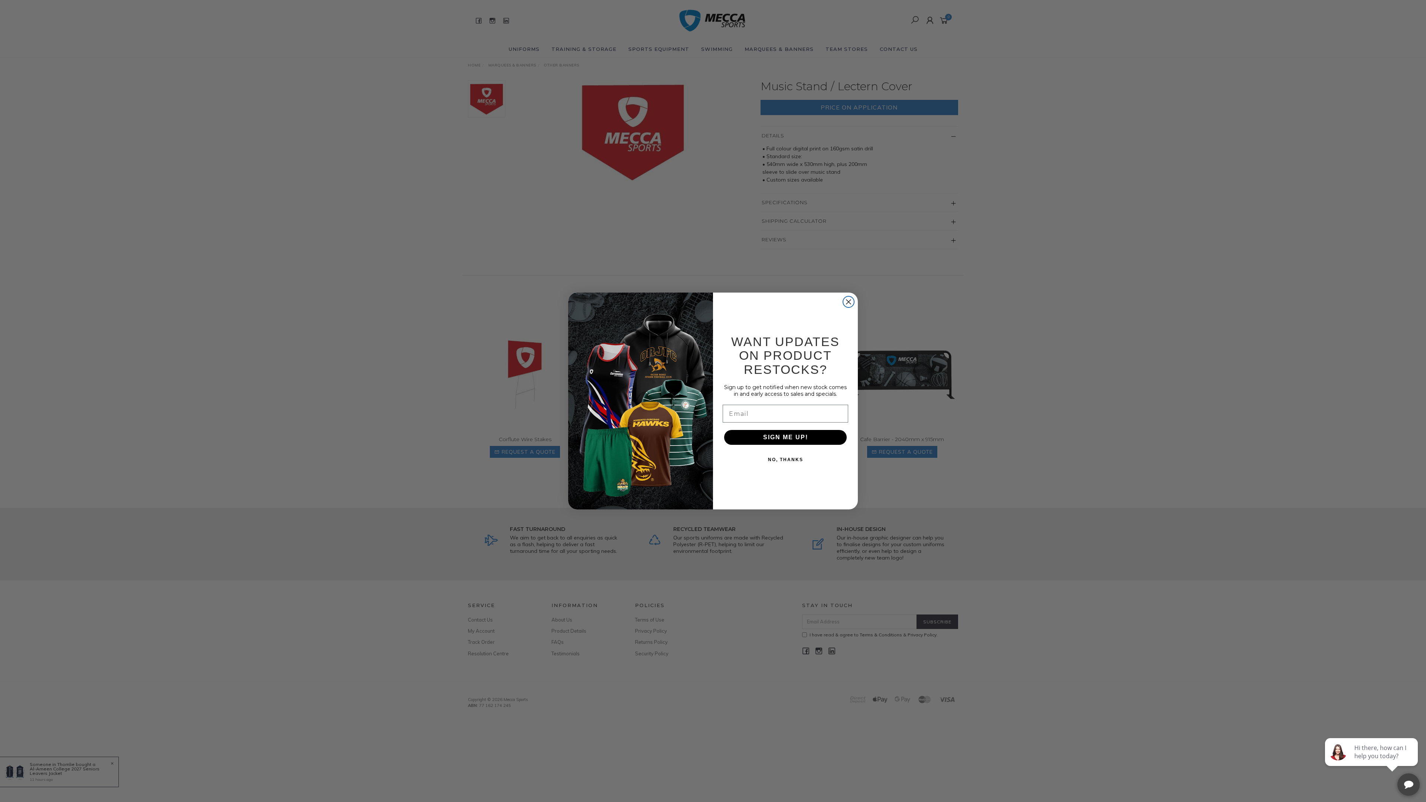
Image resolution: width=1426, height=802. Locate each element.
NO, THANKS (785, 459)
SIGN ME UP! (785, 437)
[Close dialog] (848, 301)
